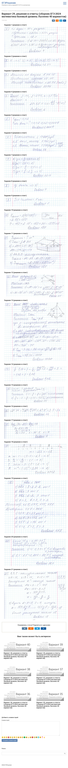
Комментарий (5, 720)
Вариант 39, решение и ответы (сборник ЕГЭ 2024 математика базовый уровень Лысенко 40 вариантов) (48, 655)
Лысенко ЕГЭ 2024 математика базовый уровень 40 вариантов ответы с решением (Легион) (28, 10)
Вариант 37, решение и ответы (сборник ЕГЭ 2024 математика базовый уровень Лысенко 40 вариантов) (48, 680)
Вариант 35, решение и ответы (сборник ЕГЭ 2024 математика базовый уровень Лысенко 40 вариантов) (48, 705)
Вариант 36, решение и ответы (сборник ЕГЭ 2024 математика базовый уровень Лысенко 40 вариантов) (16, 705)
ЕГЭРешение (9, 2)
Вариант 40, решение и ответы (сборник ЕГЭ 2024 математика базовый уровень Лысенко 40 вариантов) (16, 655)
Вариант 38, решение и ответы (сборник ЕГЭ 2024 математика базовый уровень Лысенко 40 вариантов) (16, 680)
